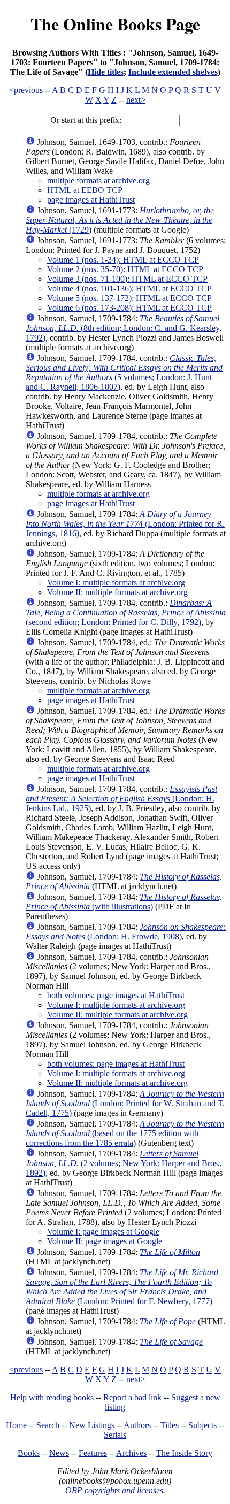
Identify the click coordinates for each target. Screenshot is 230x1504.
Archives (131, 1452)
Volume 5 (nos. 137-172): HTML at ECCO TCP (129, 298)
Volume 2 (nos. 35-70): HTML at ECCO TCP (125, 269)
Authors (137, 1425)
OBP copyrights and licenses (114, 1490)
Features (93, 1452)
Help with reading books (52, 1397)
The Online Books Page (115, 23)
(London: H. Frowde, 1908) (126, 931)
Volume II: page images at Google (104, 1241)
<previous (26, 90)
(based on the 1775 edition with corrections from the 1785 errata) (125, 1133)
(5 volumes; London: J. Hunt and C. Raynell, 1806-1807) (124, 372)
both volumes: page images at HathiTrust (116, 995)
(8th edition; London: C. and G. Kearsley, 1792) (123, 328)
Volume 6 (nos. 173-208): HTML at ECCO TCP (129, 307)
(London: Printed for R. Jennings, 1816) (125, 524)
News (59, 1452)
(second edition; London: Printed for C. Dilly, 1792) (126, 612)
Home (16, 1425)
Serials (115, 1434)
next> (135, 99)
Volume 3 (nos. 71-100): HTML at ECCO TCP (127, 278)
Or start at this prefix (84, 120)
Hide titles (106, 71)
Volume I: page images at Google (103, 1231)
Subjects (202, 1425)
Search (47, 1425)
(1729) (120, 220)
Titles (169, 1425)
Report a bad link (132, 1397)
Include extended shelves (173, 71)
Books (29, 1452)
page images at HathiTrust (91, 199)
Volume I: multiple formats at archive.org (116, 582)
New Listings (91, 1425)
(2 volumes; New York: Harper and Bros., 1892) (124, 1163)
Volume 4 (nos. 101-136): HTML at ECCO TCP (129, 288)
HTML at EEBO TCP (84, 190)
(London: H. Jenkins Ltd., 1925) (121, 798)
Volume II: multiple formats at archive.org (117, 592)
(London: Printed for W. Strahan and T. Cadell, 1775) (125, 1103)
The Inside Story (184, 1452)
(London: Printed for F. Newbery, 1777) (122, 1287)
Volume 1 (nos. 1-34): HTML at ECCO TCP (123, 259)
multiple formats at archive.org (98, 180)
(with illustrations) (124, 901)
